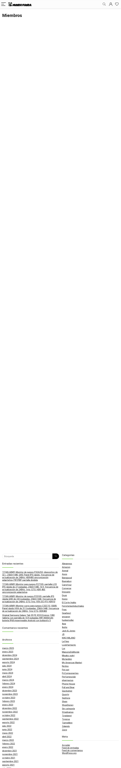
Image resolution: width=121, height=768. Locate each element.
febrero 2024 (8, 683)
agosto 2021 (8, 765)
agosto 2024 (8, 662)
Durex (64, 599)
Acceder (66, 745)
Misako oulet (68, 655)
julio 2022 (6, 726)
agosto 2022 (8, 722)
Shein (64, 701)
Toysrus (66, 719)
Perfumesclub (69, 676)
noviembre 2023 (10, 694)
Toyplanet (67, 715)
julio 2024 (6, 666)
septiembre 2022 (10, 719)
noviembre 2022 (10, 712)
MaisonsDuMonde (70, 652)
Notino (65, 666)
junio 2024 (7, 669)
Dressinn (66, 592)
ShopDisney (67, 705)
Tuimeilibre (67, 722)
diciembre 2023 (9, 690)
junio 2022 (7, 729)
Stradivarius (67, 712)
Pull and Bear (68, 687)
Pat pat (65, 669)
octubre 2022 (8, 715)
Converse (66, 588)
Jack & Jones (68, 630)
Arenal (65, 570)
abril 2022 (7, 736)
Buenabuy (66, 581)
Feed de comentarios (72, 750)
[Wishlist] (117, 4)
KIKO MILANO (68, 638)
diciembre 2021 (9, 750)
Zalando (66, 726)
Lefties (65, 641)
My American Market (72, 662)
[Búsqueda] (55, 556)
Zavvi (64, 730)
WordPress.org (69, 753)
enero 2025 (7, 651)
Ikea (64, 623)
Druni (64, 595)
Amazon (66, 567)
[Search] (104, 4)
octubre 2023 (8, 697)
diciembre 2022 (9, 708)
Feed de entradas (70, 747)
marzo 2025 (8, 648)
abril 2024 (7, 676)
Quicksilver (67, 691)
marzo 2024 (8, 680)
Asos (64, 574)
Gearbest (66, 613)
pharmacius (67, 680)
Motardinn (67, 659)
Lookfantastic (69, 645)
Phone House (68, 684)
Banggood (67, 577)
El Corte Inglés (69, 602)
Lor (63, 648)
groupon (66, 616)
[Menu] (3, 4)
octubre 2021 (8, 758)
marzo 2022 (8, 740)
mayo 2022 (7, 733)
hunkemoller (68, 620)
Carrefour (67, 585)
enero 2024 (7, 687)
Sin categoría (68, 708)
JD (63, 634)
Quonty (65, 694)
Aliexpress (67, 563)
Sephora (66, 698)
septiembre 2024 (10, 658)
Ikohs (64, 627)
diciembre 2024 (9, 655)
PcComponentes (70, 673)
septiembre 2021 (10, 761)
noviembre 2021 (10, 754)
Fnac (64, 609)
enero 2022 (7, 747)
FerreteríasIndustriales (73, 606)
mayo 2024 (7, 673)
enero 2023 (7, 704)
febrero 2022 (8, 743)
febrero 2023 (8, 701)
